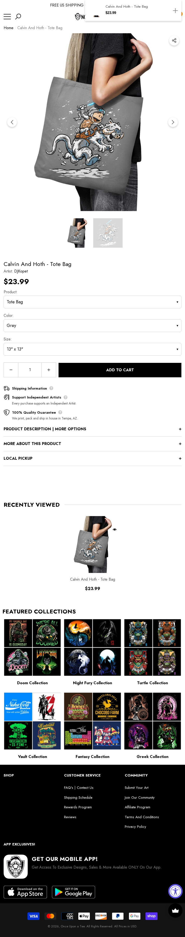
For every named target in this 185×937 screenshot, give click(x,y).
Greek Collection (152, 756)
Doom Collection (32, 683)
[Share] (174, 40)
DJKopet (21, 271)
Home (8, 28)
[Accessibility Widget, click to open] (175, 891)
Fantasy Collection (92, 756)
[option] (92, 122)
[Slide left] (12, 122)
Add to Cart (120, 370)
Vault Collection (32, 756)
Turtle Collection (152, 683)
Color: (9, 315)
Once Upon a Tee (73, 926)
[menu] (7, 16)
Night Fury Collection (92, 683)
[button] (18, 16)
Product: (11, 292)
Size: (8, 339)
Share (174, 40)
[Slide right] (173, 122)
